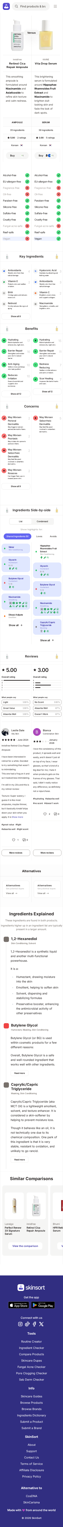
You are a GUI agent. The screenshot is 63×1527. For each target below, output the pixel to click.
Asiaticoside (13, 92)
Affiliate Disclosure (31, 1470)
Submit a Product (31, 1421)
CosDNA (31, 1496)
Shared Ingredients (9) (17, 536)
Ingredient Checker (31, 1348)
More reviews (15, 852)
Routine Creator (31, 1341)
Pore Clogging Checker (31, 1373)
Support (31, 1451)
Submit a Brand (32, 1428)
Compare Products (31, 1354)
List (20, 521)
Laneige (9, 1223)
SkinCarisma (31, 1502)
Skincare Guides (31, 1396)
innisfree (17, 59)
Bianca (47, 730)
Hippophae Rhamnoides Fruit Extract (45, 88)
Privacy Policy (31, 1476)
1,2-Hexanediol (24, 939)
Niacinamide (13, 88)
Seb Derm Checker (31, 1379)
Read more (19, 1073)
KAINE (46, 59)
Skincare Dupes (31, 1360)
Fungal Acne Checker (32, 1367)
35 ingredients (17, 130)
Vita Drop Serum (46, 63)
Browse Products (31, 1402)
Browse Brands (31, 1409)
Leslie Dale (17, 730)
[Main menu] (55, 6)
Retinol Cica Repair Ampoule (17, 65)
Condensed (42, 521)
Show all (14, 625)
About (32, 1444)
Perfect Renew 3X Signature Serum (13, 1230)
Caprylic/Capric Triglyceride (24, 1086)
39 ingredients (46, 130)
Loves (39, 536)
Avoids (53, 536)
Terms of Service (31, 1464)
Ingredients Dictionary (31, 1415)
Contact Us (31, 1457)
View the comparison (25, 1245)
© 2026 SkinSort (31, 1517)
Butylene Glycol (24, 1025)
